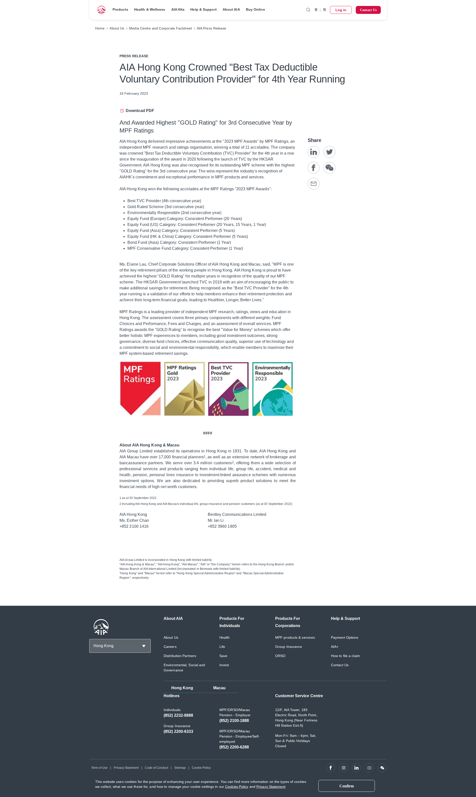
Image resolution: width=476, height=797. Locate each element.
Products (120, 9)
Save (223, 656)
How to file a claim (345, 656)
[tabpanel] (275, 724)
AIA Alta (178, 9)
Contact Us (340, 665)
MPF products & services (295, 637)
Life (222, 647)
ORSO (280, 656)
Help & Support (203, 9)
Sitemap (180, 768)
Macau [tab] (219, 688)
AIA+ (334, 647)
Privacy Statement (126, 768)
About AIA (231, 9)
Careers (170, 647)
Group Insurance (288, 647)
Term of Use (99, 768)
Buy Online (255, 9)
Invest (224, 665)
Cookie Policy (201, 768)
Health (224, 637)
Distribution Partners (180, 656)
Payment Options (344, 637)
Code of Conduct (156, 768)
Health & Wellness (149, 9)
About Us (171, 637)
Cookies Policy (236, 787)
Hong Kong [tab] (182, 688)
